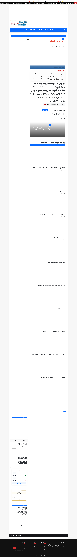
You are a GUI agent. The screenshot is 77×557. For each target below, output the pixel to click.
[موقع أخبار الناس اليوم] (18, 23)
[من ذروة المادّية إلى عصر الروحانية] (14, 517)
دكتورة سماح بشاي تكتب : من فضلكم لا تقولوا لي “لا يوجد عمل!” (42, 129)
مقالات (63, 38)
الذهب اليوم (33, 549)
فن (47, 29)
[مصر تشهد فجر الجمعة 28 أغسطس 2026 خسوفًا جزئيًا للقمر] (14, 449)
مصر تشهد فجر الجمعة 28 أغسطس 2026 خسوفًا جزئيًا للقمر (22, 449)
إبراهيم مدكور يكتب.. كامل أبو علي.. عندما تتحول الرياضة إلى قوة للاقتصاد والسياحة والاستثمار (22, 520)
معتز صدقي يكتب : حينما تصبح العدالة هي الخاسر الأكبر (20, 38)
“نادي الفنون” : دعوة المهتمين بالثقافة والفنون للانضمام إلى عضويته (22, 444)
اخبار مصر (61, 29)
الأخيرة (24, 440)
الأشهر (15, 440)
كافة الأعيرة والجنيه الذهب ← (19, 499)
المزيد (27, 29)
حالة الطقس (33, 546)
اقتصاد (57, 29)
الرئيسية (65, 29)
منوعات (31, 29)
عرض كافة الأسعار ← (19, 483)
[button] (48, 25)
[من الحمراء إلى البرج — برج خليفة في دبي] (14, 508)
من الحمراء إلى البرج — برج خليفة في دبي (22, 508)
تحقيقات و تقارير (40, 29)
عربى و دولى (35, 29)
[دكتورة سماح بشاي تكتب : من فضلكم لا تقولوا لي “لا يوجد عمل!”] (14, 525)
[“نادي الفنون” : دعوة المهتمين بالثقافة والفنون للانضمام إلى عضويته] (14, 445)
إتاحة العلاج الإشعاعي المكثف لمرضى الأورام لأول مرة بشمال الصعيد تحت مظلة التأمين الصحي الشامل (22, 453)
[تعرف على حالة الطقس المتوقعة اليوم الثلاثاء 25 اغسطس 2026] (14, 458)
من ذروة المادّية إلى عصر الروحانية (22, 516)
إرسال (14, 548)
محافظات (53, 29)
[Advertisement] (38, 11)
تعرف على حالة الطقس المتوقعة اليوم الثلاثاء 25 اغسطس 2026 (67, 3)
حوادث (45, 29)
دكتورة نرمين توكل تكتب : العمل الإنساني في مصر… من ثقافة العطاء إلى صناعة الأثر (22, 512)
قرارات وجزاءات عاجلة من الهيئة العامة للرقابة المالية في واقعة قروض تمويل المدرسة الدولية (37, 3)
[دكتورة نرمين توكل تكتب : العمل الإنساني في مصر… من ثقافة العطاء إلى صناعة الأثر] (14, 512)
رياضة (50, 29)
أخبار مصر (44, 546)
